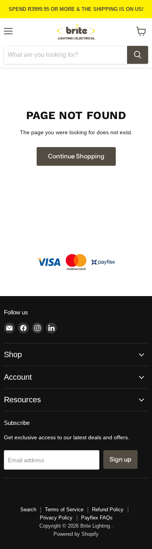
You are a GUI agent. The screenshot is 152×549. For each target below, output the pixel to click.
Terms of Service (64, 509)
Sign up (120, 459)
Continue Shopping (76, 156)
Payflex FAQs (97, 518)
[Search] (137, 55)
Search (28, 509)
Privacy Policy (56, 518)
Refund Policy (108, 509)
